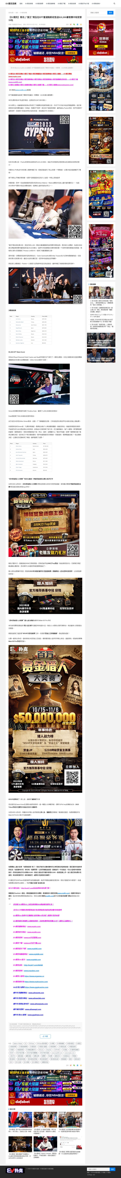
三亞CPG (12, 1056)
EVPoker (31, 1043)
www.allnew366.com (37, 998)
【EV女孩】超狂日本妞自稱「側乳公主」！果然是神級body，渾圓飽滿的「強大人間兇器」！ (101, 303)
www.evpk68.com (34, 960)
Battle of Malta (18, 1043)
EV (25, 1043)
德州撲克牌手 (44, 1059)
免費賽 (43, 1056)
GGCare (40, 1049)
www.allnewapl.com (33, 1009)
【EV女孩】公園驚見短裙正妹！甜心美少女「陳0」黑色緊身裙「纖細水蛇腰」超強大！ (101, 310)
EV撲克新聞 (29, 3)
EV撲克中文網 (35, 1168)
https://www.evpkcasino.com (36, 982)
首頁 (21, 3)
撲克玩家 (77, 1059)
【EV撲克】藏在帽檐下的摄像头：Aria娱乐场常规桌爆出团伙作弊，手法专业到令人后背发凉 (20, 1156)
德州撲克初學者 (32, 1059)
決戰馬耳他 (44, 1062)
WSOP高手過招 (44, 1053)
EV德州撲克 (70, 1043)
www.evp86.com (21, 90)
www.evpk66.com (34, 949)
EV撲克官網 (11, 3)
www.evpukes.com (31, 971)
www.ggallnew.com (35, 1015)
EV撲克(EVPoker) (17, 24)
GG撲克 (64, 1049)
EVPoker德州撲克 (42, 1043)
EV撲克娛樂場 (50, 3)
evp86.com (50, 896)
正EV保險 (26, 1062)
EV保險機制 (60, 1043)
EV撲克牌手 (52, 1046)
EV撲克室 (33, 1046)
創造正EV (57, 1056)
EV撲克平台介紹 (84, 3)
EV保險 (52, 1043)
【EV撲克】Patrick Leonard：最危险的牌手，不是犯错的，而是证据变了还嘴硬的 (45, 1155)
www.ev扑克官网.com (32, 938)
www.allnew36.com (36, 993)
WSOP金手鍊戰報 (32, 1053)
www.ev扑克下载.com (32, 943)
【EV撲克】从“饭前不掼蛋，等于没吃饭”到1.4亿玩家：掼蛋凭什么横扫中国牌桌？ (45, 1131)
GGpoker (49, 1049)
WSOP (12, 1053)
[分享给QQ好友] (77, 24)
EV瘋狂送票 (72, 1046)
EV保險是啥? (96, 3)
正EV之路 (18, 1062)
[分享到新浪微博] (70, 24)
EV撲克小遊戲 (42, 1046)
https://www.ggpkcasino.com (36, 987)
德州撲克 (12, 1059)
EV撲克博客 (50, 1168)
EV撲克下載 (61, 3)
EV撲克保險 (13, 1046)
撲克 (70, 1059)
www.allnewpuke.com (39, 1004)
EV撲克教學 (39, 3)
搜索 (110, 12)
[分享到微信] (74, 24)
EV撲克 (78, 1043)
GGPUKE (57, 1049)
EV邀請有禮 (20, 1049)
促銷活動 (20, 1056)
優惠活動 (28, 1056)
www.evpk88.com (36, 954)
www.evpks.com (34, 926)
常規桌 (74, 1056)
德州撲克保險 (21, 1059)
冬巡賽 (50, 1056)
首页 (17, 12)
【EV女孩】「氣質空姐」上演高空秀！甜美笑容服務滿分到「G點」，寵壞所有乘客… (101, 326)
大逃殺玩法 (66, 1056)
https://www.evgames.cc (34, 976)
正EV (11, 1062)
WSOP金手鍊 (20, 1053)
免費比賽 (36, 1056)
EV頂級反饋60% (31, 1049)
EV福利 (12, 1049)
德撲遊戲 (63, 1059)
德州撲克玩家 (55, 1059)
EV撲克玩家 (62, 1046)
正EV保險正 (35, 1062)
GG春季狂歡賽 (74, 1049)
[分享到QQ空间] (81, 24)
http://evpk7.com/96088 (29, 888)
